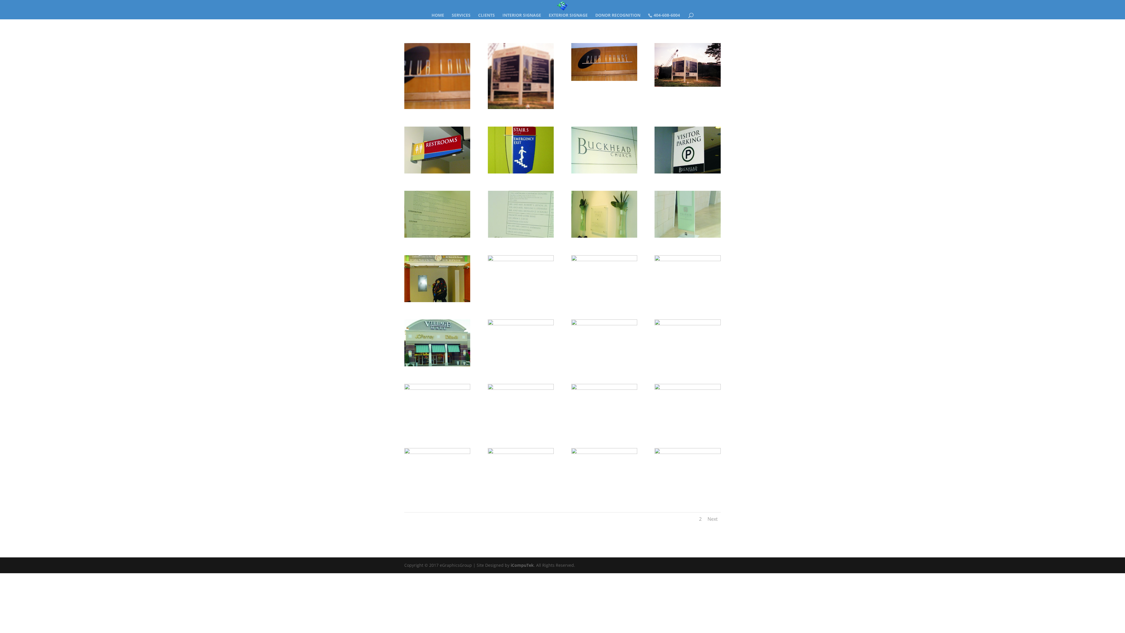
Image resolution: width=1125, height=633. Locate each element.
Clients (486, 15)
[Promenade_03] (521, 430)
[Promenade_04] (437, 430)
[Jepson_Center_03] (604, 237)
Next (713, 519)
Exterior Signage (568, 15)
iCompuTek (522, 565)
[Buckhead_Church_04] (437, 173)
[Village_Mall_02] (521, 366)
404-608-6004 (667, 15)
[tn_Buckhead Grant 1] (437, 109)
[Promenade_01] (687, 430)
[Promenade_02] (604, 430)
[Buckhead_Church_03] (521, 173)
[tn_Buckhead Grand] (521, 109)
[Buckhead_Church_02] (687, 173)
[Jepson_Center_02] (521, 237)
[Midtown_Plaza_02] (437, 495)
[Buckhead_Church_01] (604, 173)
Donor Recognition (617, 15)
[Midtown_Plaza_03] (521, 495)
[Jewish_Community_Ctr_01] (521, 302)
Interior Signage (521, 15)
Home (438, 15)
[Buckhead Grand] (687, 86)
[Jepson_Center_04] (687, 237)
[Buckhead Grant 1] (604, 81)
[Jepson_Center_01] (437, 237)
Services (461, 15)
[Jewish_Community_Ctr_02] (437, 302)
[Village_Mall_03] (604, 366)
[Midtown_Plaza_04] (604, 495)
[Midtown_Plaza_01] (687, 495)
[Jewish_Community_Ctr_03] (604, 302)
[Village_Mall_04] (687, 366)
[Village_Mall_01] (437, 366)
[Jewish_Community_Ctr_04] (687, 302)
